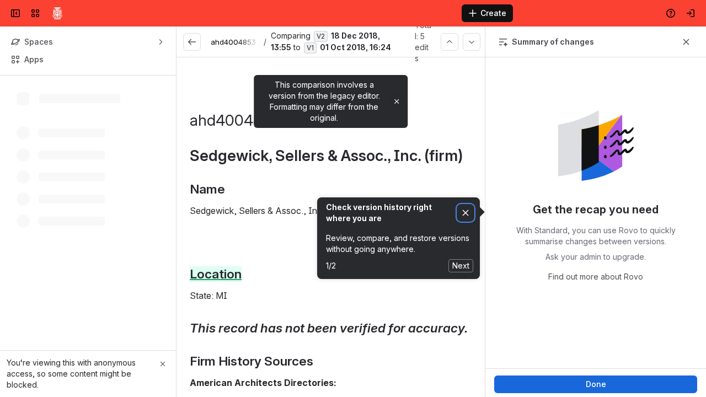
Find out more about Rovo (595, 276)
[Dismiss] (465, 213)
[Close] (162, 364)
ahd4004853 (233, 41)
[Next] (471, 42)
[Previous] (449, 42)
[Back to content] (192, 42)
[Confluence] (57, 13)
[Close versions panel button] (686, 42)
